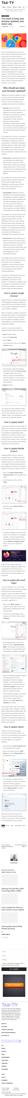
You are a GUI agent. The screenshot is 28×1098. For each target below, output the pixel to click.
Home (2, 13)
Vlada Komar (5, 26)
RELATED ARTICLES (7, 870)
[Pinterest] (9, 29)
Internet (7, 16)
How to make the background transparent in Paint (7, 846)
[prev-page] (2, 931)
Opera (24, 825)
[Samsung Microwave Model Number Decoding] (14, 917)
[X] (6, 29)
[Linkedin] (9, 1041)
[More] (16, 29)
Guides (6, 13)
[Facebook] (2, 29)
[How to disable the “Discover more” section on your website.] (14, 898)
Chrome (7, 825)
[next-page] (3, 931)
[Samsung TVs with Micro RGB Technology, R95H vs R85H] (14, 880)
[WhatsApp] (13, 29)
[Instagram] (6, 1041)
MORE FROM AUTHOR (8, 872)
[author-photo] (14, 860)
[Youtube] (19, 1041)
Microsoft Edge (18, 825)
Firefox (12, 825)
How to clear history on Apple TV (21, 845)
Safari (3, 827)
